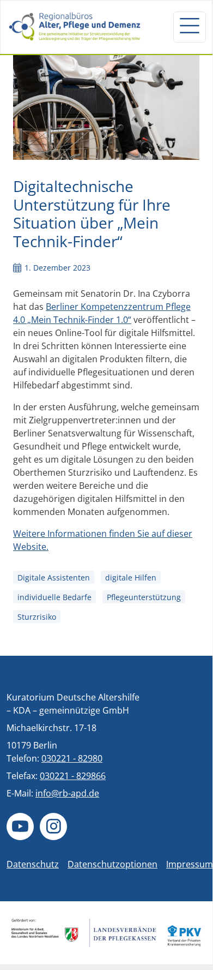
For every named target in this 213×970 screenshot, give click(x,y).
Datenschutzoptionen (112, 864)
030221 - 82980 (71, 758)
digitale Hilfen (130, 577)
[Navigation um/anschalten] (189, 26)
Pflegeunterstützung (144, 597)
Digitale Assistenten (53, 577)
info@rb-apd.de (67, 793)
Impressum (189, 864)
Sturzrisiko (36, 617)
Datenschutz (33, 864)
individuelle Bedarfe (54, 597)
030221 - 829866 (73, 776)
